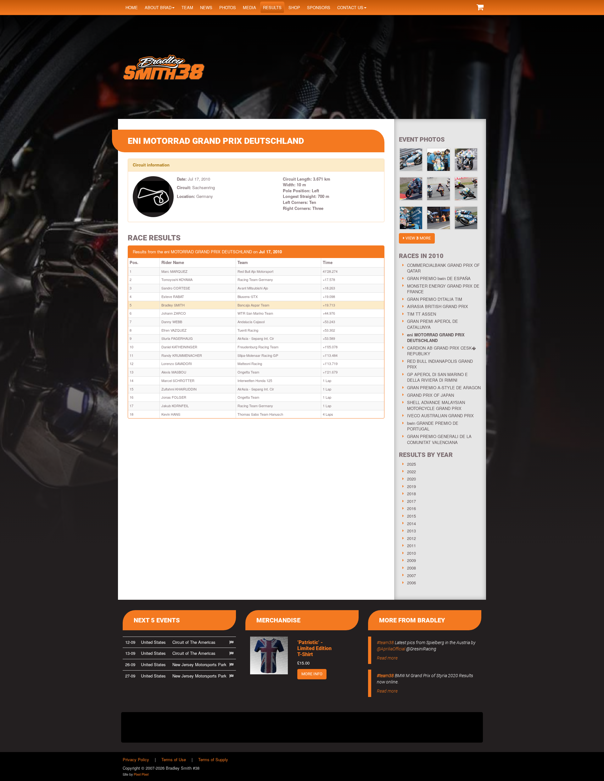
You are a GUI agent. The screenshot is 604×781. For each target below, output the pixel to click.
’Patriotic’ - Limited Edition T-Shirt (314, 648)
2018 (411, 494)
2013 (411, 531)
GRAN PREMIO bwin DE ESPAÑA (439, 278)
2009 (411, 560)
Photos (227, 7)
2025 (411, 464)
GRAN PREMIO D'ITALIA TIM (434, 299)
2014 (411, 523)
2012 (411, 538)
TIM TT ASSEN (421, 314)
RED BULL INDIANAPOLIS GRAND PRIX (440, 364)
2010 (411, 553)
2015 (411, 516)
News (206, 7)
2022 (411, 472)
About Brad (158, 7)
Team (187, 7)
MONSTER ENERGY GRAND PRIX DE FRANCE (443, 289)
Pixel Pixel (141, 774)
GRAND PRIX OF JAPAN (430, 395)
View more (418, 238)
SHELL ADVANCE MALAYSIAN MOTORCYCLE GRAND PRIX (436, 405)
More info (311, 673)
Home (132, 7)
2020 (411, 479)
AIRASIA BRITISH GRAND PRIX (437, 306)
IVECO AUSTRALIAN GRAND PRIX (440, 416)
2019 (411, 486)
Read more (387, 657)
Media (249, 7)
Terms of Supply (213, 759)
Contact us (350, 7)
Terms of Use (173, 759)
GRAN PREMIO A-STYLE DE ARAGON (444, 387)
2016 (411, 508)
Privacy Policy (136, 759)
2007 (411, 575)
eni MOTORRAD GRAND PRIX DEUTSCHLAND (436, 338)
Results (272, 7)
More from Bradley (412, 620)
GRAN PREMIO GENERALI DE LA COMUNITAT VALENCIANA (439, 439)
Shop (294, 7)
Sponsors (318, 7)
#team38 (385, 642)
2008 (411, 568)
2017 (411, 501)
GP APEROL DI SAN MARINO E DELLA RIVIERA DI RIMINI (437, 377)
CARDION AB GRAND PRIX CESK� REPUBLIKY (441, 351)
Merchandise (278, 620)
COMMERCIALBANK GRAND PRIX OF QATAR (443, 268)
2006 (411, 583)
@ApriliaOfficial (391, 648)
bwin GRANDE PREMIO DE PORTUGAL (432, 426)
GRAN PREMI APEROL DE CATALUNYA (432, 324)
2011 (411, 545)
